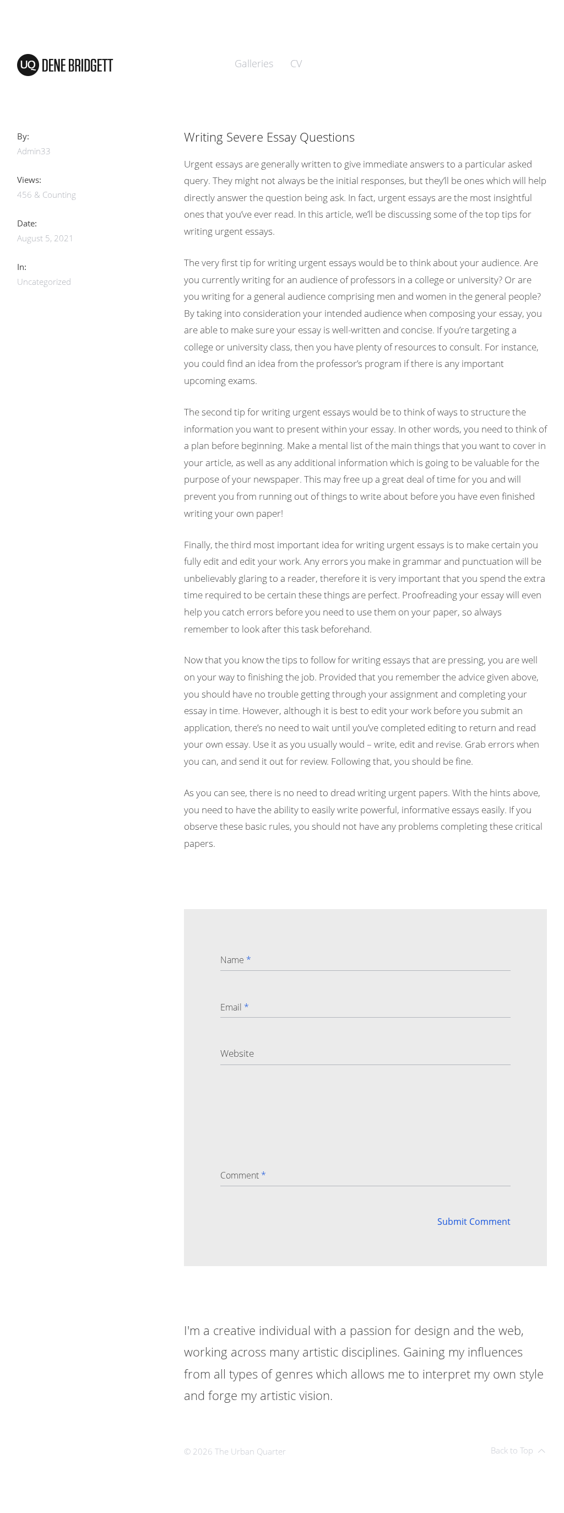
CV (296, 63)
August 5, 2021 (45, 238)
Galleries (254, 63)
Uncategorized (44, 281)
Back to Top (512, 1450)
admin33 (34, 150)
